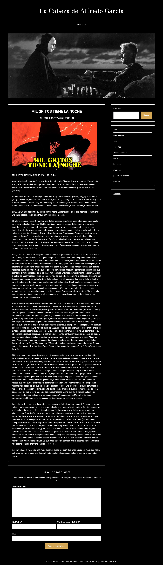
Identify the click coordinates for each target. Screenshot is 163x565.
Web (14, 534)
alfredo (70, 118)
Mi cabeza (117, 164)
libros (115, 158)
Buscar (117, 108)
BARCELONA (118, 135)
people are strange (121, 176)
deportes (117, 147)
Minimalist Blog (93, 561)
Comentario (19, 486)
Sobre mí (81, 25)
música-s (117, 170)
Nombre (17, 522)
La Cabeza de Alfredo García (81, 10)
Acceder (116, 194)
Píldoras (116, 181)
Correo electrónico (68, 522)
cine (115, 141)
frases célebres (120, 152)
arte (115, 129)
